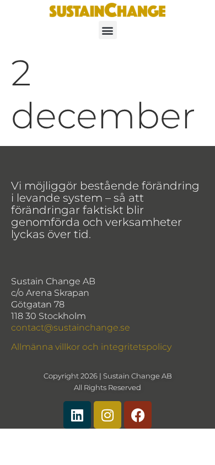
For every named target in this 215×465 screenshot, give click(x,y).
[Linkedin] (77, 415)
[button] (108, 30)
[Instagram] (107, 415)
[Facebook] (138, 415)
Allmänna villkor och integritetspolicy (91, 347)
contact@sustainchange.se (70, 327)
